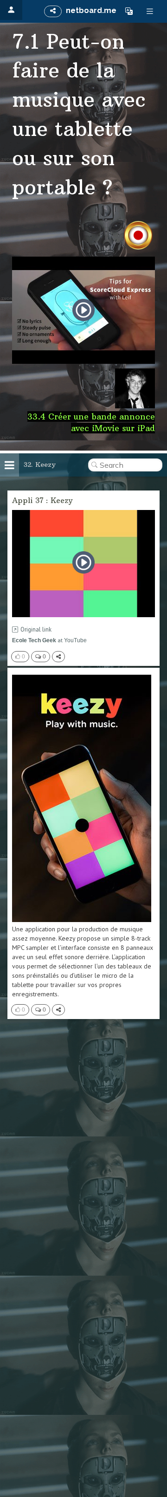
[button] (129, 11)
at (49, 640)
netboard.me (91, 10)
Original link (35, 629)
